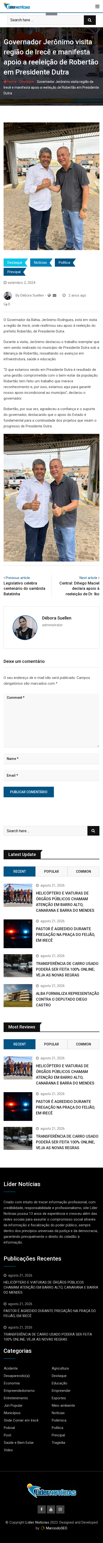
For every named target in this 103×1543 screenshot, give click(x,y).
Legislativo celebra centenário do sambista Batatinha (24, 588)
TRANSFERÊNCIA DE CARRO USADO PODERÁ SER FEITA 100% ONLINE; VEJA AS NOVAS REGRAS (67, 969)
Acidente (11, 1368)
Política (64, 262)
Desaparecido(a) (17, 1376)
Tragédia (58, 1442)
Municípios (12, 1413)
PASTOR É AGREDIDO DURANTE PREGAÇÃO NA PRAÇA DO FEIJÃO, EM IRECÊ (65, 935)
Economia (12, 1383)
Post (7, 1435)
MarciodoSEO (56, 1528)
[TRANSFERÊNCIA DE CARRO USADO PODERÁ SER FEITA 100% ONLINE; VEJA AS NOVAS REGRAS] (18, 965)
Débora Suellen (56, 617)
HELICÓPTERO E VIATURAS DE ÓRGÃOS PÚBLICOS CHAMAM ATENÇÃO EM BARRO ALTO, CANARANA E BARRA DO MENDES (51, 1287)
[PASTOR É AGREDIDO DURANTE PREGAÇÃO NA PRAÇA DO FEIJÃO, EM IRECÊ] (18, 933)
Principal (14, 272)
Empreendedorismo (19, 1390)
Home (12, 82)
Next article (88, 578)
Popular (51, 871)
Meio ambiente (63, 1405)
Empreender (61, 1390)
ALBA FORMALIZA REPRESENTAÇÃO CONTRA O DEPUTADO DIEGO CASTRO (67, 999)
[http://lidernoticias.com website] (49, 295)
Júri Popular (13, 1405)
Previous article (18, 578)
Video (8, 1450)
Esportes (59, 1398)
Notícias (40, 262)
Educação (59, 1383)
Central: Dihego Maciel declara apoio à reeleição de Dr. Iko (79, 588)
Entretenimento (16, 1398)
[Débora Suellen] (54, 295)
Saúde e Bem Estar (19, 1442)
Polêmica (59, 1420)
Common (83, 871)
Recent (19, 871)
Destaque (26, 82)
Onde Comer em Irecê (21, 1420)
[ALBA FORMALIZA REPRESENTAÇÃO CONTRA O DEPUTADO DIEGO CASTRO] (18, 995)
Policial (9, 1428)
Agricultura (60, 1368)
